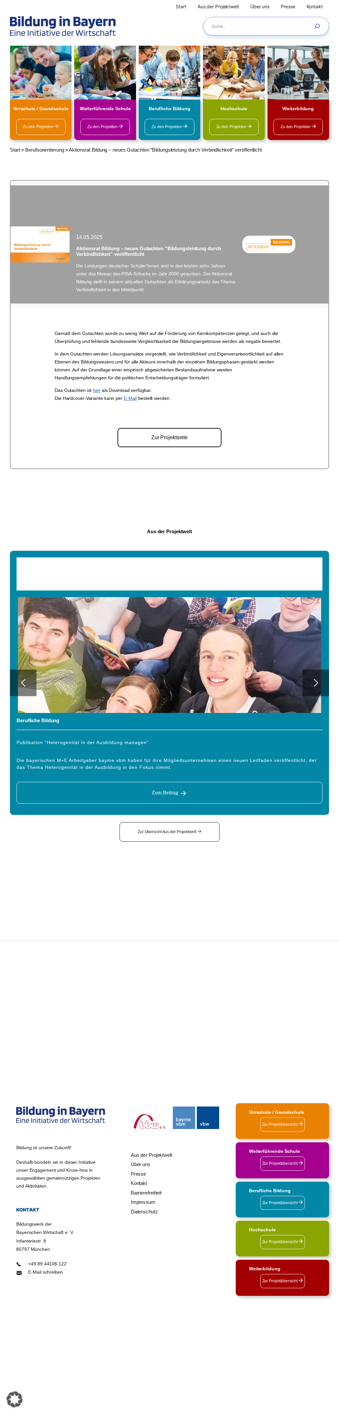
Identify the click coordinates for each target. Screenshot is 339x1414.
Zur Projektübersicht (280, 1124)
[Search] (318, 26)
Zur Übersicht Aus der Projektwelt (167, 831)
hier (97, 390)
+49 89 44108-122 (47, 1264)
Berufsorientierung (44, 150)
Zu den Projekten (38, 126)
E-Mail (130, 398)
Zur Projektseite (169, 437)
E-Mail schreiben (45, 1272)
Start (15, 150)
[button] (14, 1399)
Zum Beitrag (165, 792)
